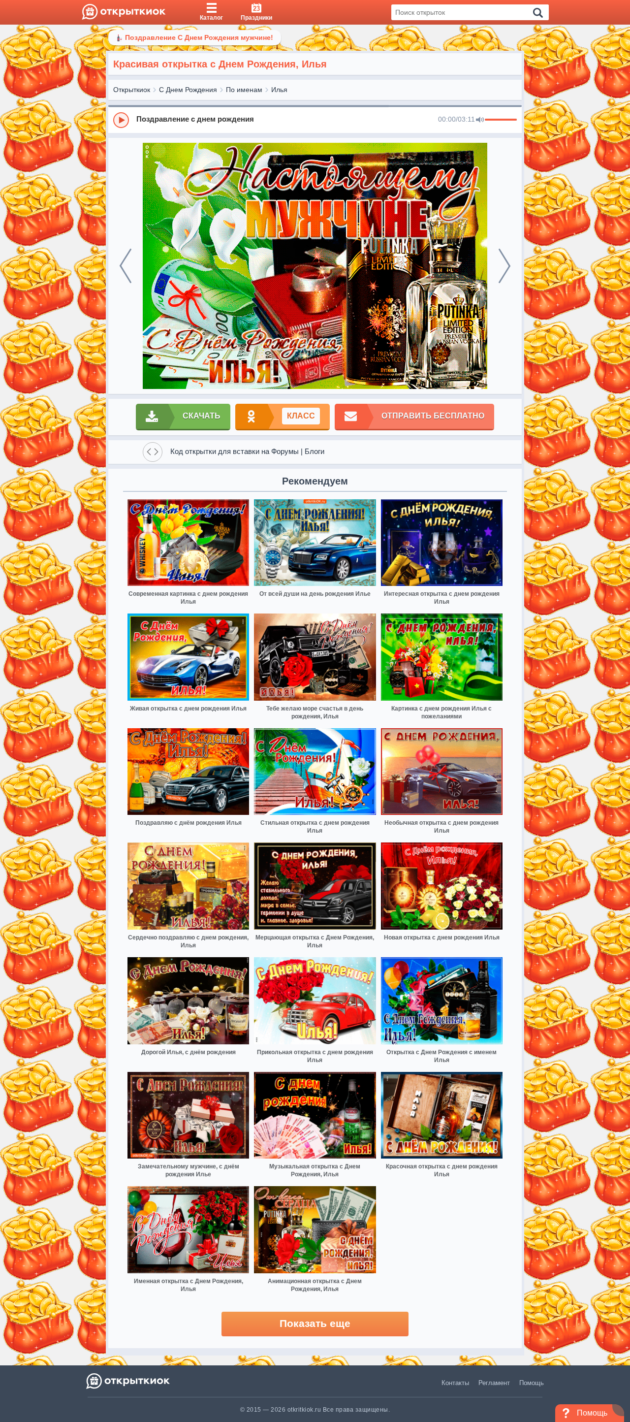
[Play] (121, 120)
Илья (279, 90)
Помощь (531, 1383)
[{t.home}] (128, 1381)
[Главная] (123, 12)
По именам (244, 90)
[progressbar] (501, 120)
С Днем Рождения (188, 90)
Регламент (494, 1383)
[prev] (125, 266)
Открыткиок (131, 90)
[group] (315, 119)
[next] (504, 266)
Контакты (455, 1383)
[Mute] (480, 120)
